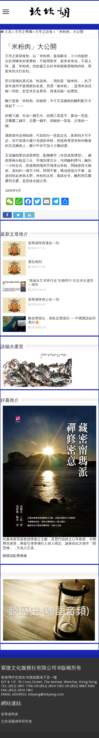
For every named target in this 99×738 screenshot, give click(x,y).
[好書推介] (49, 471)
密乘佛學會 (9, 714)
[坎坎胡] (49, 11)
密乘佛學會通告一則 (43, 243)
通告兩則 (35, 262)
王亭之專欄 (23, 32)
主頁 (8, 32)
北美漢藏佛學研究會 (16, 721)
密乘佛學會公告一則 (43, 299)
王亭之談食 (43, 32)
